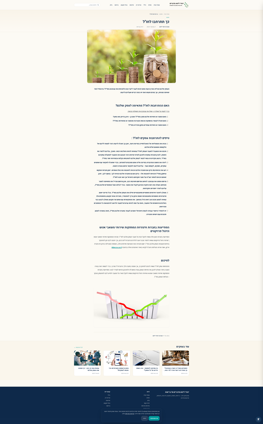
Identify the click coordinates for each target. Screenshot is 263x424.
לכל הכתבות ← (78, 347)
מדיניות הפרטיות (129, 414)
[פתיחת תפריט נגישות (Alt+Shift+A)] (258, 419)
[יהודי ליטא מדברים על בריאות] (179, 5)
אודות (149, 5)
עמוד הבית (157, 5)
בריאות (116, 5)
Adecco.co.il (117, 247)
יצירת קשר (147, 403)
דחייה (144, 418)
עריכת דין (138, 5)
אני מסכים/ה (154, 418)
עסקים (161, 14)
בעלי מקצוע (124, 5)
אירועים (132, 5)
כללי (145, 5)
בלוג (111, 5)
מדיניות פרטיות (145, 406)
